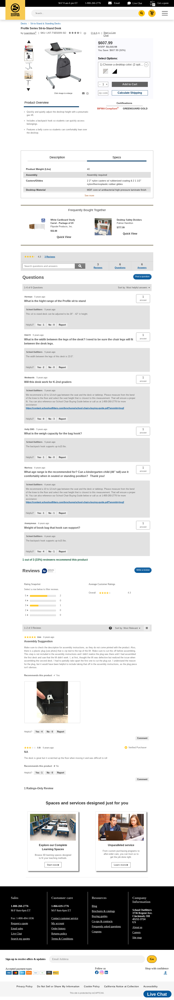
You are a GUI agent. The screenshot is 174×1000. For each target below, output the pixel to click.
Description (57, 157)
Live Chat (137, 3)
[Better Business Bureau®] (165, 972)
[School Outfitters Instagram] (101, 973)
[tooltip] (39, 571)
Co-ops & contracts (102, 921)
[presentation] (52, 702)
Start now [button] (52, 865)
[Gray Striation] (105, 71)
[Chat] (130, 3)
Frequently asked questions (106, 926)
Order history (58, 928)
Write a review (144, 571)
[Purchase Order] (42, 972)
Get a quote (163, 3)
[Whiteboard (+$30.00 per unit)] (114, 71)
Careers (136, 932)
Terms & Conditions (62, 938)
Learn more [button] (120, 865)
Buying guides (99, 916)
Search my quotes (20, 938)
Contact (64, 918)
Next (28, 89)
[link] (75, 33)
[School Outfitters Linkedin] (106, 972)
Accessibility (150, 986)
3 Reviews (51, 257)
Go (152, 959)
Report (62, 325)
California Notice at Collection (121, 986)
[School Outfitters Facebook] (97, 972)
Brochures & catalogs (103, 911)
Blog (94, 906)
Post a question (142, 276)
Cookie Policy (92, 986)
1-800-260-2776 (93, 3)
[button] (143, 298)
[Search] (141, 13)
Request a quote (19, 923)
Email (117, 3)
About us (137, 927)
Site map (137, 937)
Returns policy (59, 933)
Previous (29, 41)
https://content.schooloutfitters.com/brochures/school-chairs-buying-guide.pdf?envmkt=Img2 (75, 408)
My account (57, 923)
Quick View (64, 237)
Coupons (96, 931)
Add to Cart (129, 84)
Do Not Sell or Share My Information (58, 986)
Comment (142, 738)
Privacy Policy (24, 986)
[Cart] (152, 13)
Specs (116, 157)
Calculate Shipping (130, 92)
